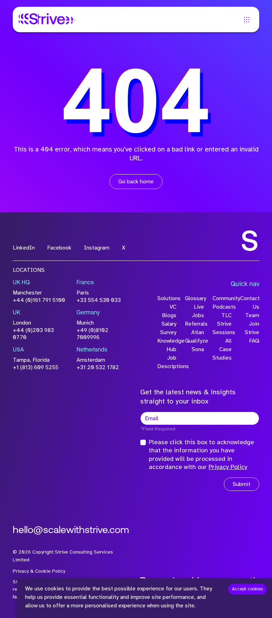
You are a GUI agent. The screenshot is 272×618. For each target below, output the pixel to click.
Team (252, 315)
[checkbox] (143, 442)
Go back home (136, 181)
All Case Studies (222, 349)
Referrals (194, 323)
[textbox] (199, 418)
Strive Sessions (222, 328)
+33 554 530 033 (98, 300)
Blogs (169, 315)
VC (173, 306)
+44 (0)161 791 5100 (39, 300)
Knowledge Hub (166, 345)
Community (222, 298)
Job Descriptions (166, 362)
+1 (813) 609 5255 (35, 367)
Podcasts (222, 306)
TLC (226, 315)
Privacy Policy (228, 467)
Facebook (59, 247)
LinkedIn (24, 247)
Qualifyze (194, 340)
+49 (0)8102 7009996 (92, 334)
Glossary (194, 298)
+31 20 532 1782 (97, 367)
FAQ (254, 340)
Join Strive (252, 328)
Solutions (166, 298)
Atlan (197, 332)
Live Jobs (198, 311)
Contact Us (249, 302)
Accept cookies (247, 589)
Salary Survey (168, 328)
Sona (198, 349)
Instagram (96, 247)
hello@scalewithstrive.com (71, 531)
